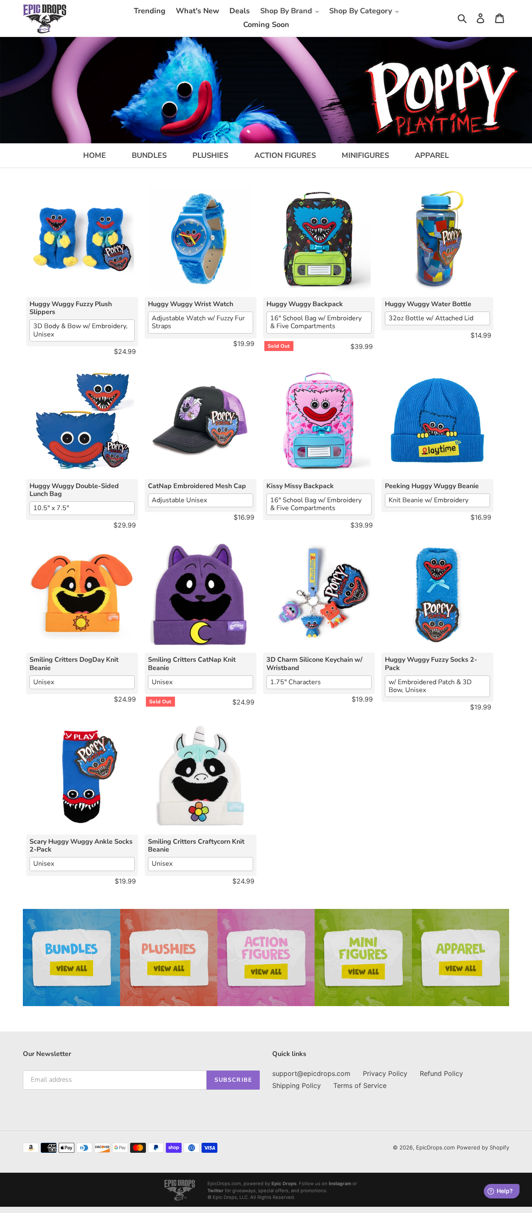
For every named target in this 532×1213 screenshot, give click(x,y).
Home (94, 155)
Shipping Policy (296, 1085)
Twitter (215, 1190)
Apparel (432, 155)
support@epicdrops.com (311, 1073)
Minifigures (365, 155)
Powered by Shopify (483, 1147)
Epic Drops (283, 1183)
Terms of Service (360, 1085)
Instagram (340, 1183)
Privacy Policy (385, 1073)
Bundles (149, 155)
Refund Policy (441, 1073)
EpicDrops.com (435, 1147)
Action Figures (285, 155)
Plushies (210, 155)
